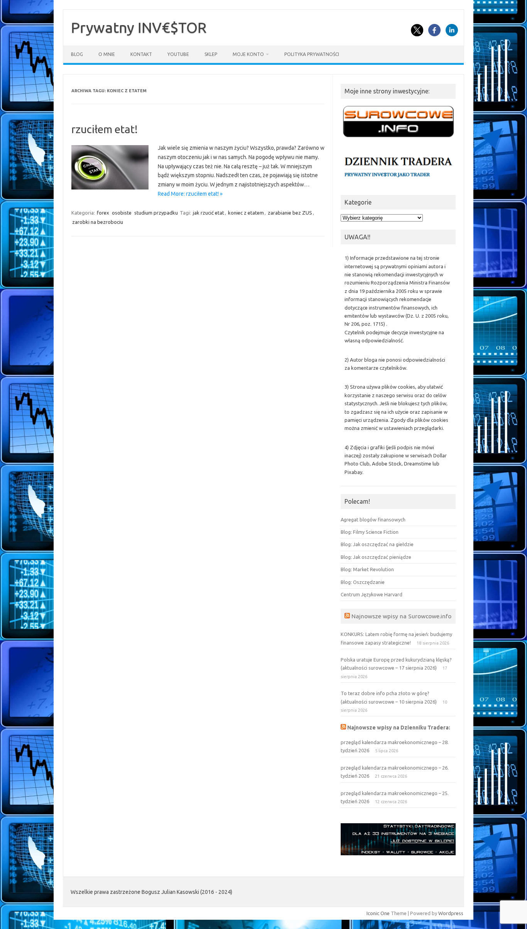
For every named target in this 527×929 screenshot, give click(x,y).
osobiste (122, 212)
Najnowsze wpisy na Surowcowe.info (401, 616)
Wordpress (450, 913)
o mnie (106, 54)
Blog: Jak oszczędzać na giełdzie (377, 544)
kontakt (141, 54)
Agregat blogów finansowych (373, 519)
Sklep (210, 54)
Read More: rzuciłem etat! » (190, 194)
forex (103, 212)
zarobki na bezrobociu (97, 222)
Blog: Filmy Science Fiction (370, 532)
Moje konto (248, 54)
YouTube (178, 54)
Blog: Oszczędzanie (363, 582)
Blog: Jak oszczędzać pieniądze (376, 557)
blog (77, 54)
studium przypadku (156, 212)
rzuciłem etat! (104, 129)
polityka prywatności (311, 54)
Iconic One (378, 913)
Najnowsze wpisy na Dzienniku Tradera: (398, 727)
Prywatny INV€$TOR (138, 27)
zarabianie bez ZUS (290, 212)
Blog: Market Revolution (367, 569)
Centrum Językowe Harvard (371, 594)
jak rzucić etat (208, 212)
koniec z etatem (246, 212)
